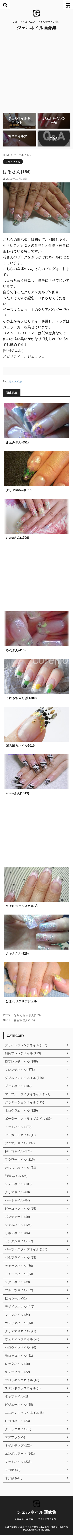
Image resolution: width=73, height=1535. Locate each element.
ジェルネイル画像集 (36, 27)
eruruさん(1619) (17, 793)
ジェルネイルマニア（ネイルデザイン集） (36, 1518)
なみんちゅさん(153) (27, 1015)
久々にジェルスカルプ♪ (22, 906)
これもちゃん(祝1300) (21, 698)
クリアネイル (14, 381)
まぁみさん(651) (17, 442)
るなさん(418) (16, 650)
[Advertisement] (36, 71)
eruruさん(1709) (17, 537)
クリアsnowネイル (19, 490)
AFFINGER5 (42, 1529)
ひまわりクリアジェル (21, 1001)
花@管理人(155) (24, 1020)
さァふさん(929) (17, 953)
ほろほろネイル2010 (20, 745)
